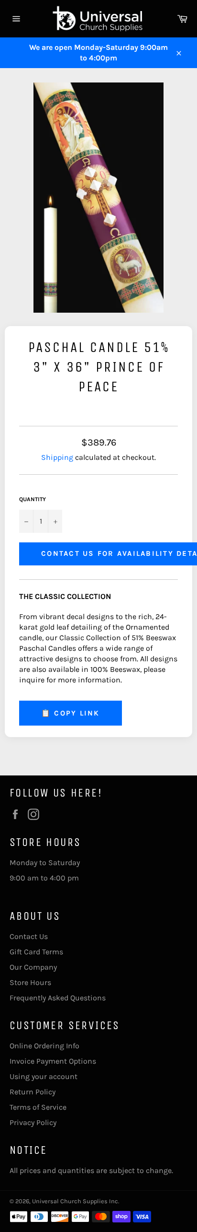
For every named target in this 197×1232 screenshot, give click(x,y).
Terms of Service (38, 1107)
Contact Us (29, 936)
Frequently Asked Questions (58, 997)
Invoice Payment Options (53, 1061)
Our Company (33, 967)
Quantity (32, 499)
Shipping (57, 457)
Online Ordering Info (44, 1045)
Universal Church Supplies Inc (75, 1201)
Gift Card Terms (36, 951)
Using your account (43, 1076)
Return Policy (32, 1091)
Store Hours (30, 982)
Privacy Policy (33, 1122)
